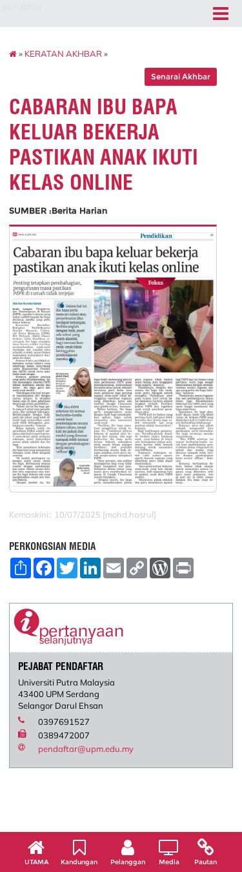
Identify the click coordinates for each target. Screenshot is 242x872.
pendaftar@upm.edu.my (86, 749)
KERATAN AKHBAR (63, 53)
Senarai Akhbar (180, 76)
